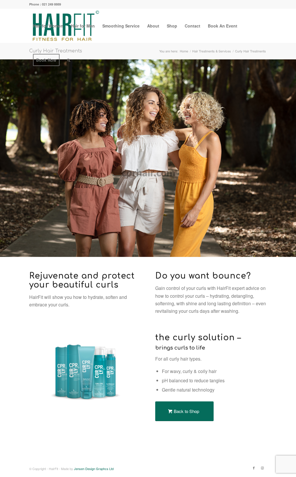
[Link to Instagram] (262, 467)
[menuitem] (48, 26)
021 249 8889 (51, 4)
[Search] (68, 60)
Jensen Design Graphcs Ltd (94, 468)
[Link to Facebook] (253, 467)
